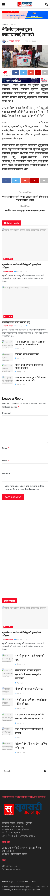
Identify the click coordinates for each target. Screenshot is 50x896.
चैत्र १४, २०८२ (21, 348)
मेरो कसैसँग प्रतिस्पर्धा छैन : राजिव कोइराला (31, 746)
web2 (34, 881)
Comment (6, 412)
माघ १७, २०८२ (21, 752)
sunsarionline (22, 881)
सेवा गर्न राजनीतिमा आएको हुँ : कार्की (29, 731)
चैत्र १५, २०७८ (30, 41)
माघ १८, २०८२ (21, 384)
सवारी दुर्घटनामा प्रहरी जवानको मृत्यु (16, 322)
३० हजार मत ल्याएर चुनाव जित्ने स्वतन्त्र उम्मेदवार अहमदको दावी (30, 379)
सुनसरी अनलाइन (14, 41)
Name (5, 448)
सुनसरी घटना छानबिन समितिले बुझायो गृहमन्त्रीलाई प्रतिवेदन (21, 266)
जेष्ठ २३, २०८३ (20, 326)
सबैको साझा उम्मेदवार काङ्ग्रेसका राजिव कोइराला (29, 366)
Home (4, 24)
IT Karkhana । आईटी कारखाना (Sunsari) (26, 889)
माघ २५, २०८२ (21, 358)
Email (5, 460)
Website (6, 473)
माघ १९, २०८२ (21, 372)
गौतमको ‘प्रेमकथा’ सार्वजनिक (27, 354)
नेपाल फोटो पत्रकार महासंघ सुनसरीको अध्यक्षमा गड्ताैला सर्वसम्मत (30, 343)
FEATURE (13, 24)
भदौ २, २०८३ (19, 271)
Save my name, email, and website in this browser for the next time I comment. (24, 487)
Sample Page (7, 881)
